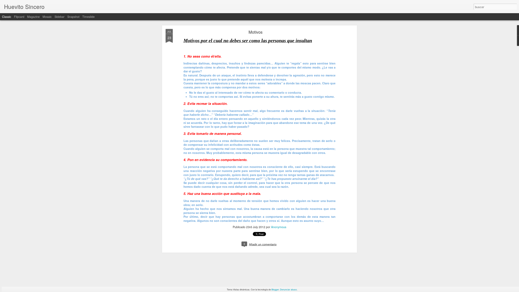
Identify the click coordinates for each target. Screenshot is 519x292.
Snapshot (73, 17)
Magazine (33, 17)
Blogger (275, 289)
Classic (6, 17)
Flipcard (19, 17)
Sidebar (59, 17)
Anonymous (278, 227)
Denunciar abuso (288, 289)
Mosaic (47, 17)
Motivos (256, 32)
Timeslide (88, 17)
